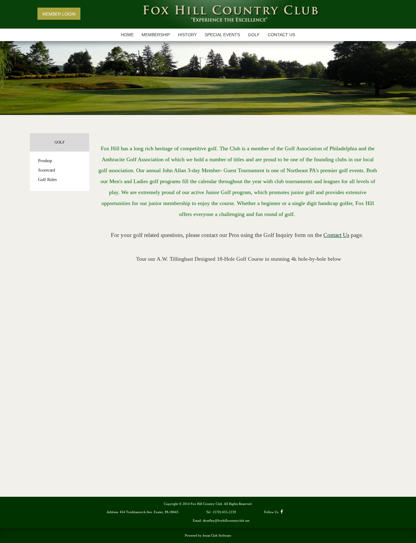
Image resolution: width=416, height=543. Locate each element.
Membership (156, 34)
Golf (254, 34)
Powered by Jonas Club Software (208, 535)
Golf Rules (47, 179)
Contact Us (281, 34)
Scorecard (46, 170)
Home (127, 34)
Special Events (222, 34)
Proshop (45, 160)
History (187, 34)
